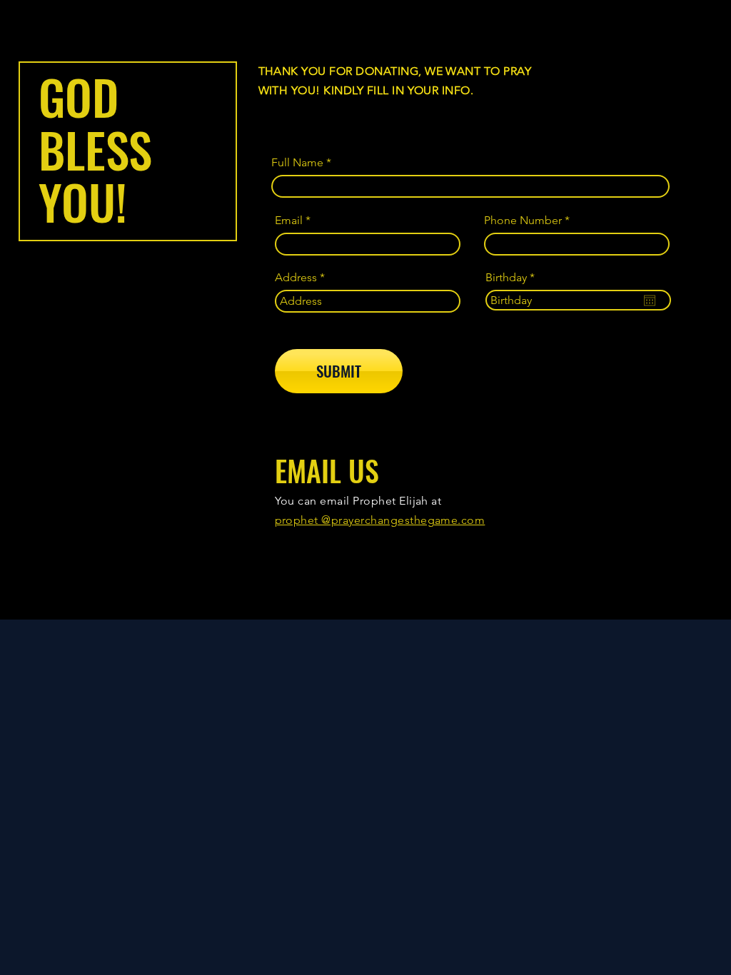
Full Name (297, 162)
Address (296, 277)
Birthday (513, 277)
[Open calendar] (649, 300)
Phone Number (523, 220)
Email (289, 220)
